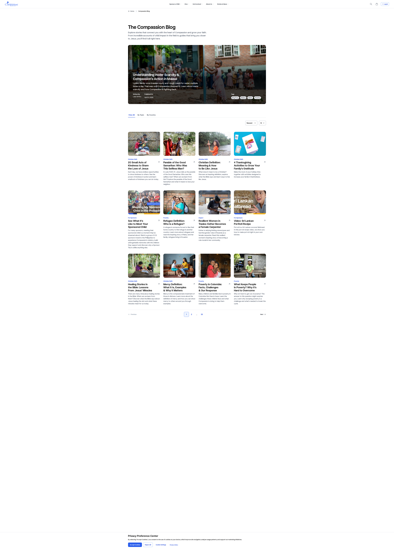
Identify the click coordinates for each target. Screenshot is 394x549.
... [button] (196, 314)
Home (132, 11)
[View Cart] (376, 4)
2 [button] (191, 314)
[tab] (131, 115)
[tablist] (197, 115)
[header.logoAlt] (11, 6)
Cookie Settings (161, 545)
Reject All (148, 545)
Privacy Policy (174, 545)
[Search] (371, 4)
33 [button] (202, 314)
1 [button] (186, 314)
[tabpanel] (197, 217)
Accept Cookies (135, 545)
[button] (132, 314)
